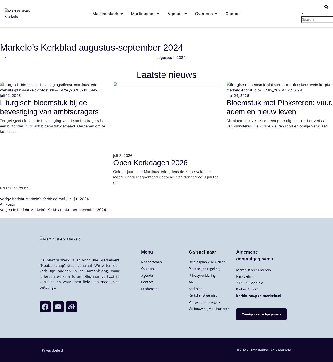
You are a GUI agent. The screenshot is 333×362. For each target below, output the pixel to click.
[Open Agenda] (186, 14)
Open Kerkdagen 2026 (150, 162)
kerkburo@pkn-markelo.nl (258, 295)
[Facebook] (45, 306)
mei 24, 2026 (238, 95)
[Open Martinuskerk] (122, 14)
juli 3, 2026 (123, 155)
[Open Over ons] (216, 14)
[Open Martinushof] (158, 14)
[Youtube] (58, 306)
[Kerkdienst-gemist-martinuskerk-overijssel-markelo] (71, 306)
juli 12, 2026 (10, 95)
